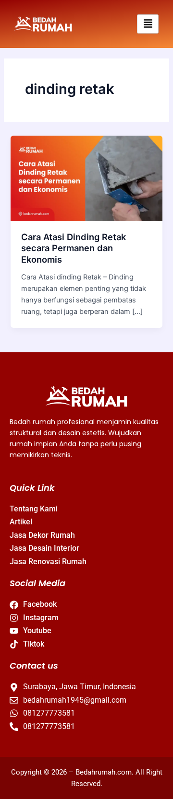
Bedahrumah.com (103, 772)
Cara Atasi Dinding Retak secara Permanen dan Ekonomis (73, 248)
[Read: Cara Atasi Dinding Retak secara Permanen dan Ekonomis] (86, 178)
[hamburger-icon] (148, 24)
